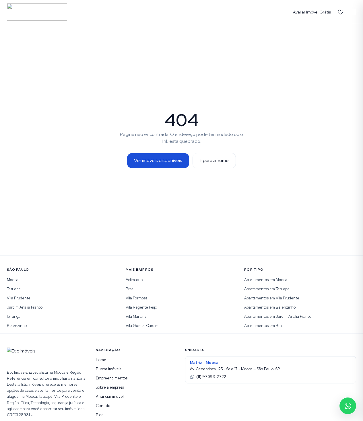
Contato (103, 405)
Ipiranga (13, 316)
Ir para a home (214, 160)
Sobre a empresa (110, 387)
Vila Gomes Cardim (142, 325)
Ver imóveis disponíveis (158, 160)
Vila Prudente (18, 298)
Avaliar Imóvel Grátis (312, 12)
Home (101, 359)
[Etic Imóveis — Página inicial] (37, 12)
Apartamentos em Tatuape (267, 288)
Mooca (12, 279)
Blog (100, 414)
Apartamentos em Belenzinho (270, 307)
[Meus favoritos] (340, 12)
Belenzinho (17, 325)
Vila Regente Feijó (141, 307)
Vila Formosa (136, 298)
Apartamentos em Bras (263, 325)
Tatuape (14, 288)
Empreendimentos (111, 378)
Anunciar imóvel (110, 396)
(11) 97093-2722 (211, 376)
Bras (129, 288)
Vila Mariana (136, 316)
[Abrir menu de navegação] (353, 12)
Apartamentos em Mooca (265, 279)
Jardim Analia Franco (25, 307)
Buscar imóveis (108, 369)
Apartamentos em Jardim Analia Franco (278, 316)
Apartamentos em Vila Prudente (271, 298)
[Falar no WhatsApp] (347, 405)
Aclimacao (134, 279)
